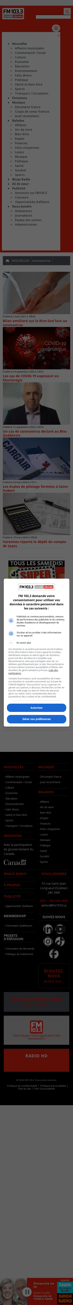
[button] (36, 642)
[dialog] (36, 653)
